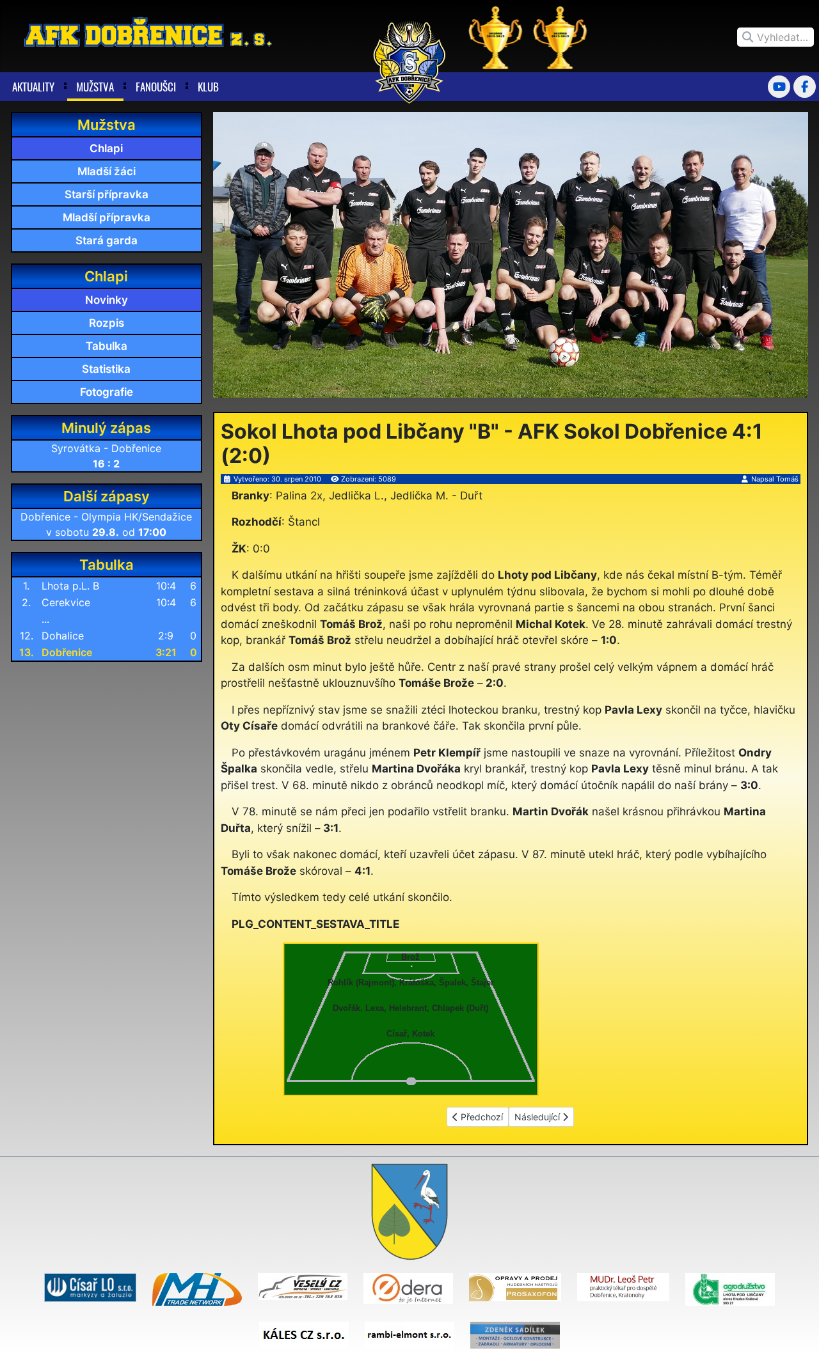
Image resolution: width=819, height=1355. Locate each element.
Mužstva (95, 87)
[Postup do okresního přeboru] (560, 36)
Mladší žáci (106, 171)
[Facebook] (804, 86)
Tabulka (106, 346)
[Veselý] (302, 1286)
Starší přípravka (106, 194)
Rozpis (106, 323)
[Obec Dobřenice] (409, 1211)
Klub (208, 87)
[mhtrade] (197, 1288)
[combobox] (775, 37)
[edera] (408, 1287)
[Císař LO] (90, 1286)
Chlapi (106, 148)
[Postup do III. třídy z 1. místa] (496, 36)
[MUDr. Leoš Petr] (623, 1286)
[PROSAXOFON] (515, 1286)
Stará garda (107, 240)
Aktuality (33, 87)
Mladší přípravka (106, 217)
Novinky (106, 300)
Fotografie (106, 392)
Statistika (106, 369)
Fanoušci (156, 87)
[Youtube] (779, 86)
